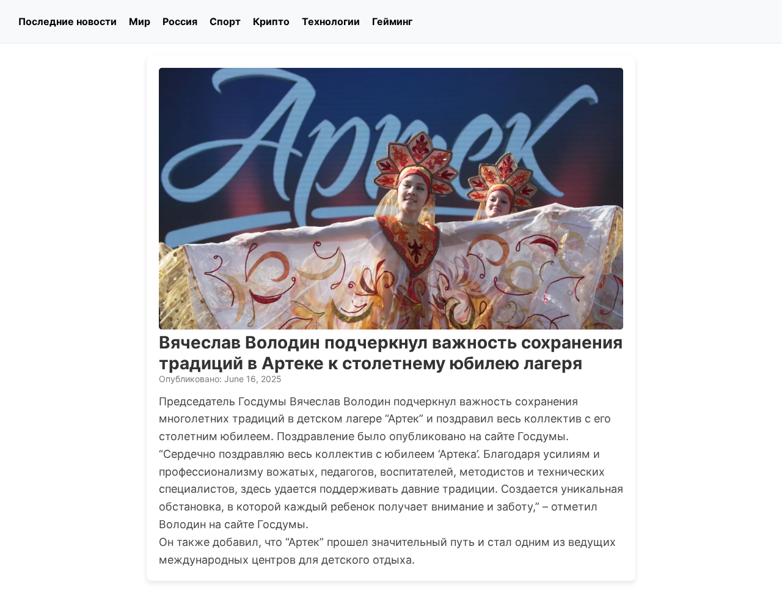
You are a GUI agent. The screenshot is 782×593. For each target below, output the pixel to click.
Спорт (225, 21)
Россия (180, 21)
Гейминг (392, 21)
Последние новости (67, 21)
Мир (139, 21)
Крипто (271, 21)
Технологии (331, 21)
